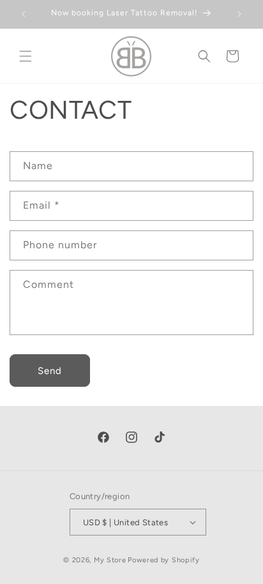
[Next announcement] (239, 14)
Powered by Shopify (164, 560)
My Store (110, 560)
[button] (25, 56)
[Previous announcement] (24, 14)
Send (50, 371)
